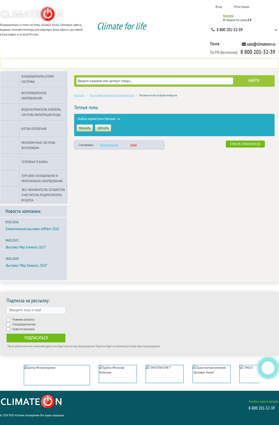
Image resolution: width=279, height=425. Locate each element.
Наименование (109, 145)
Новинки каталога (23, 319)
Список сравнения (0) (245, 144)
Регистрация (241, 7)
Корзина (228, 16)
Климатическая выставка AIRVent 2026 (32, 229)
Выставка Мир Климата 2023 (25, 247)
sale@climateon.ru (261, 44)
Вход (219, 7)
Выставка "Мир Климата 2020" (26, 265)
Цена (133, 145)
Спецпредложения (24, 324)
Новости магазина (23, 329)
